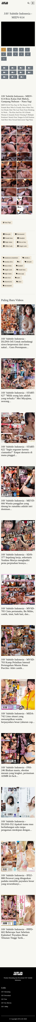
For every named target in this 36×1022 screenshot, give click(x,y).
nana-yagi (21, 274)
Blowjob (7, 234)
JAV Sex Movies (6, 1003)
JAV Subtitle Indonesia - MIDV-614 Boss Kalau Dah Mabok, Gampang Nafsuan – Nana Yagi (16, 99)
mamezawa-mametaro (11, 258)
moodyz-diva (9, 262)
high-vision (8, 274)
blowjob (28, 262)
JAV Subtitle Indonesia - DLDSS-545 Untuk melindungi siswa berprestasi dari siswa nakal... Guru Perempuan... (17, 343)
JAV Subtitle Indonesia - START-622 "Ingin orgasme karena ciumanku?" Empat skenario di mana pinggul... (18, 451)
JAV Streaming (5, 992)
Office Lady (8, 246)
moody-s (27, 258)
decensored (8, 285)
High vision (8, 242)
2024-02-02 (8, 281)
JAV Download (6, 995)
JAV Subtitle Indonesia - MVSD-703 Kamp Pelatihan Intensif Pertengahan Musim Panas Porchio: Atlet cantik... (18, 663)
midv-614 (8, 277)
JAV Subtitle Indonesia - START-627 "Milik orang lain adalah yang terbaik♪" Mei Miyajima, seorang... (18, 397)
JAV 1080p (4, 1006)
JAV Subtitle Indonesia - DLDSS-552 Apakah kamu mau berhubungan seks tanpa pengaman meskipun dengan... (17, 825)
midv (18, 277)
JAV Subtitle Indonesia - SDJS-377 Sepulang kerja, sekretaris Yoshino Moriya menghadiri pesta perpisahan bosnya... (17, 558)
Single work (23, 246)
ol (19, 262)
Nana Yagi (7, 222)
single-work (8, 270)
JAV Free (4, 999)
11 (23, 77)
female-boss (21, 270)
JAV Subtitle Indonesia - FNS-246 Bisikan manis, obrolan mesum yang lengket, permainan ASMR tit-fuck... (17, 771)
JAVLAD (20, 1019)
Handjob (22, 238)
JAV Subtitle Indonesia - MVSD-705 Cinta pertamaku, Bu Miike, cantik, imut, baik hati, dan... (18, 611)
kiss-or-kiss (8, 266)
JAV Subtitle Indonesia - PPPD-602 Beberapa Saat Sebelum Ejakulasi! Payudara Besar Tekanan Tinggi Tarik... (17, 933)
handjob (20, 266)
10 (14, 77)
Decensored (20, 234)
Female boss (9, 238)
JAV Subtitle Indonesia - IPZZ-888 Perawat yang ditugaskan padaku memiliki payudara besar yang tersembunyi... (17, 879)
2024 (19, 281)
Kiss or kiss (22, 242)
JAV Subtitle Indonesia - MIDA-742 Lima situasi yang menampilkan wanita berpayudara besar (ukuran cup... (18, 717)
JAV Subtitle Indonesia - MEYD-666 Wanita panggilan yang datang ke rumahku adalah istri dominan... (18, 505)
